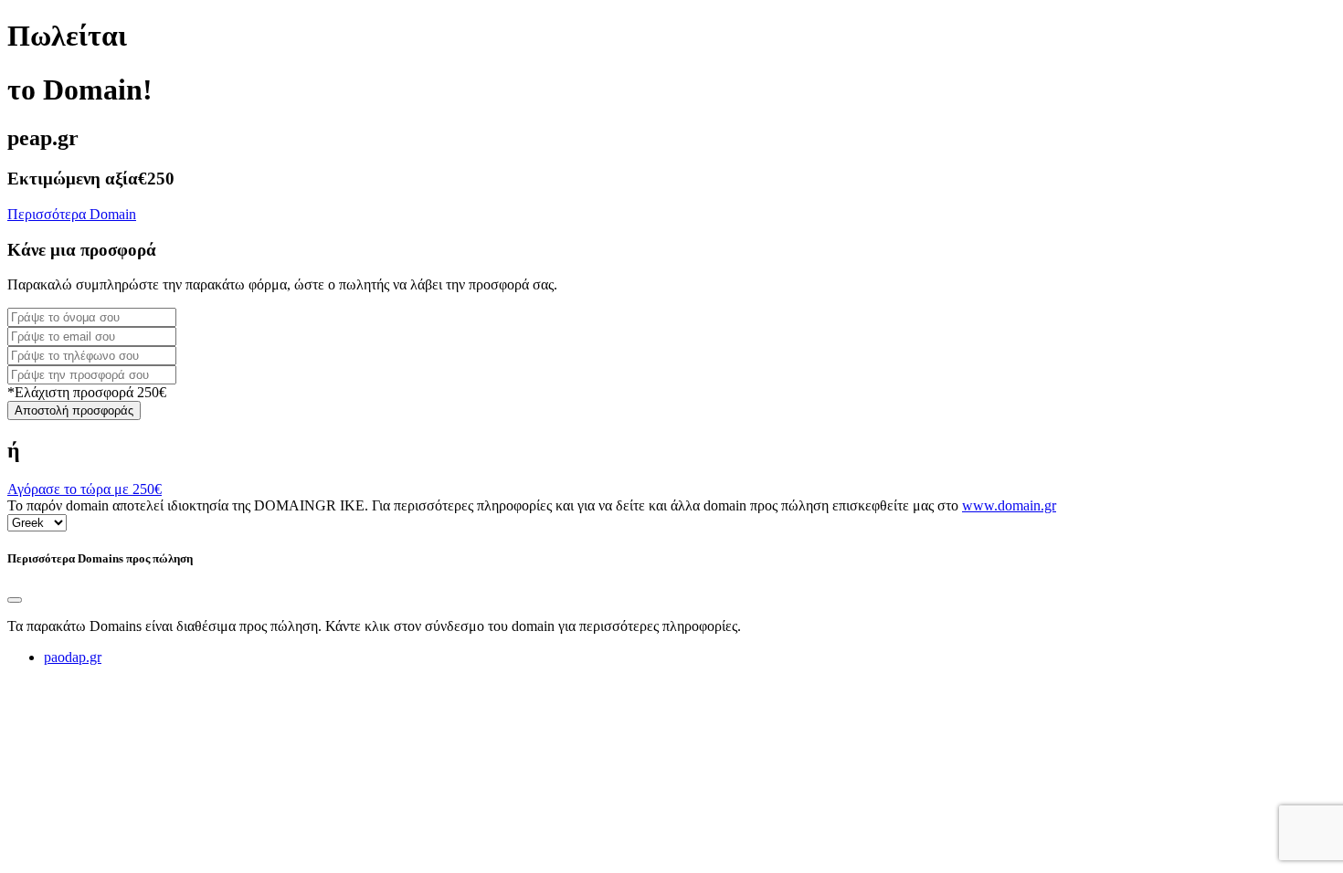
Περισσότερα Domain (71, 214)
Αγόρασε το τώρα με (84, 489)
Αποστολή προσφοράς (74, 410)
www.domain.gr (1009, 505)
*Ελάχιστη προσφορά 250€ (86, 392)
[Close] (14, 600)
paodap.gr (72, 657)
